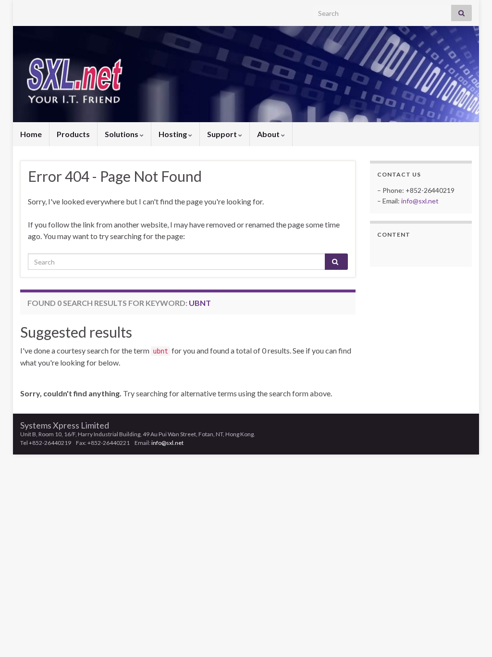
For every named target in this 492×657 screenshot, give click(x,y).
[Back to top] (470, 635)
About (269, 134)
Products (73, 134)
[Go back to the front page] (246, 74)
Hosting (173, 134)
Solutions (122, 134)
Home (31, 134)
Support (222, 134)
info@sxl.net (420, 201)
